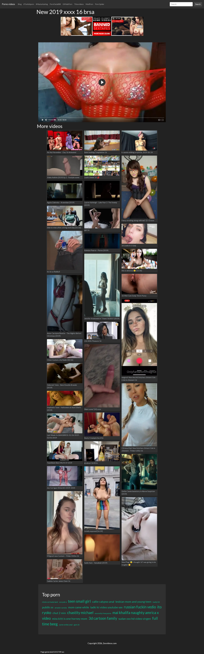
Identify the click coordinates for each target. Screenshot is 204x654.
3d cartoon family (103, 618)
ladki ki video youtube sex (106, 607)
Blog (20, 4)
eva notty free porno (103, 613)
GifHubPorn (67, 4)
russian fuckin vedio (140, 607)
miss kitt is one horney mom (69, 618)
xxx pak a (63, 602)
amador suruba (61, 607)
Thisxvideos (79, 4)
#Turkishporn (28, 4)
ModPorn (89, 4)
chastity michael (80, 612)
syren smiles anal (65, 624)
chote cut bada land (50, 602)
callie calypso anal (103, 601)
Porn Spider (99, 4)
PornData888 (55, 4)
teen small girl (79, 601)
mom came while (78, 607)
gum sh (76, 624)
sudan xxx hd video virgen (134, 618)
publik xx (47, 607)
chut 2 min (59, 613)
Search (198, 4)
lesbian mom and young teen (133, 601)
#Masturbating (42, 4)
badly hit (156, 602)
